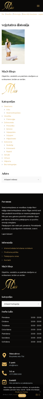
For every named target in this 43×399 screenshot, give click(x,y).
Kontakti (7, 260)
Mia (3, 14)
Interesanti (10, 148)
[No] (40, 392)
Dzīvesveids (9, 122)
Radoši (9, 151)
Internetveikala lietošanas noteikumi (18, 248)
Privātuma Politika (21, 392)
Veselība (9, 14)
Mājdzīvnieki (11, 138)
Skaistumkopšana (13, 113)
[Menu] (38, 6)
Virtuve (7, 158)
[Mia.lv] (8, 6)
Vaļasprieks (11, 132)
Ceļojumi (9, 135)
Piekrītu (22, 395)
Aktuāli (7, 155)
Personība (10, 126)
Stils (8, 109)
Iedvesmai (8, 142)
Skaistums (8, 106)
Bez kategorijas (10, 164)
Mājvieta (7, 161)
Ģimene (9, 129)
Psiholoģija (17, 14)
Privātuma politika (11, 252)
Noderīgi (9, 145)
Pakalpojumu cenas (11, 256)
